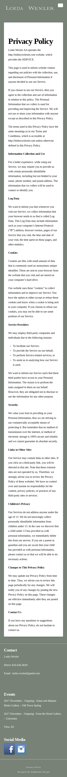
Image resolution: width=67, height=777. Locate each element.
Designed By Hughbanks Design (34, 772)
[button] (60, 5)
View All (9, 726)
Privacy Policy (33, 767)
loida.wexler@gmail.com (26, 673)
